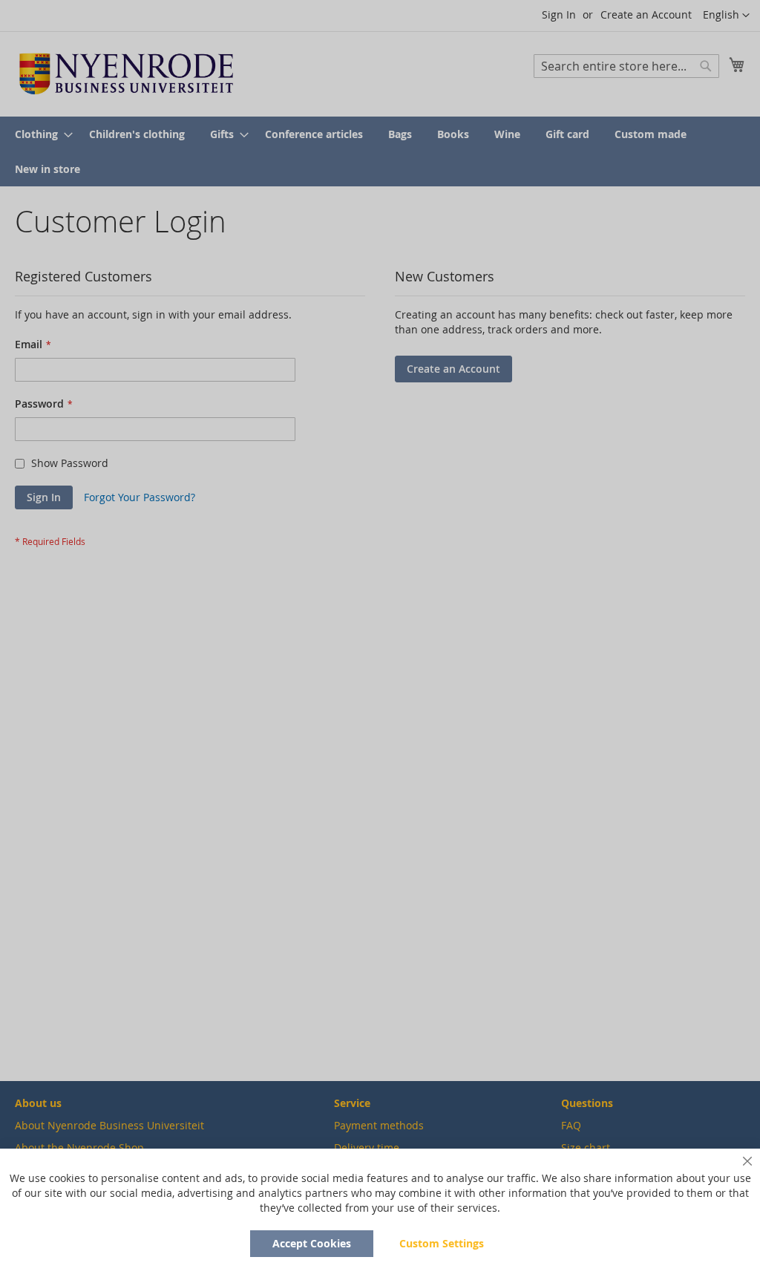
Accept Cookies (311, 1243)
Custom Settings (441, 1243)
